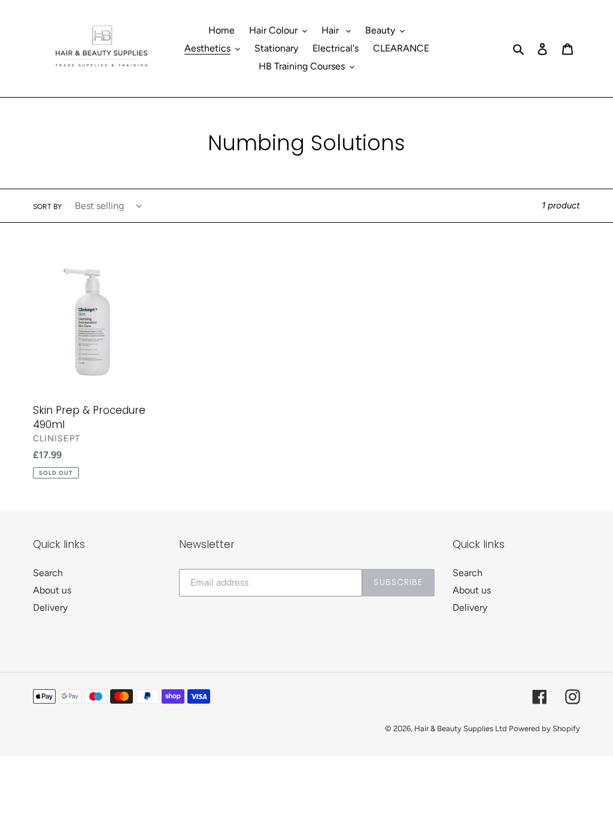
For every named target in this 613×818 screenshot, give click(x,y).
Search (48, 572)
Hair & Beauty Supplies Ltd (461, 728)
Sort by (47, 206)
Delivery (50, 607)
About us (52, 590)
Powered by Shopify (544, 728)
